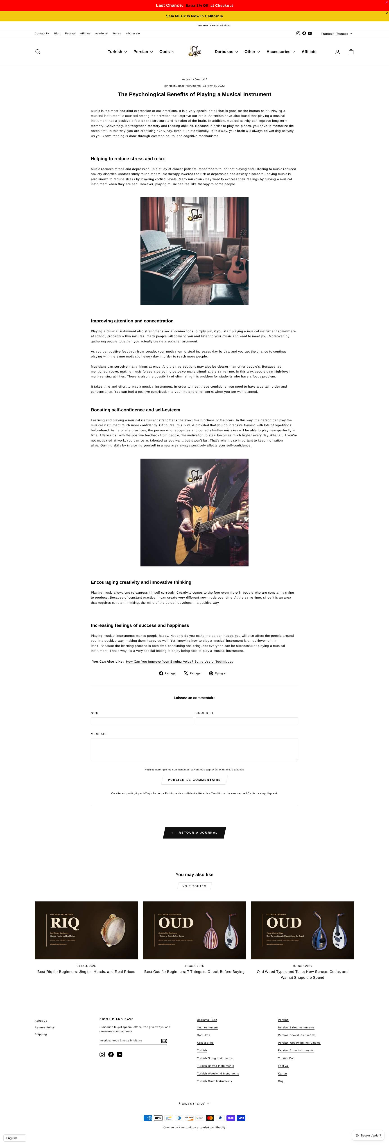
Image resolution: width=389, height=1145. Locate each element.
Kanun (282, 1073)
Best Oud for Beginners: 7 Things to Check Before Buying (194, 972)
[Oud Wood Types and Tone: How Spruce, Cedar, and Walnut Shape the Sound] (302, 930)
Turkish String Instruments (215, 1058)
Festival (70, 33)
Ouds (165, 51)
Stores (116, 33)
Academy (101, 33)
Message (99, 734)
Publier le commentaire (194, 779)
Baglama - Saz (207, 1019)
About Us (41, 1020)
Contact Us (42, 33)
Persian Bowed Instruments (297, 1035)
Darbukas (224, 51)
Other (250, 51)
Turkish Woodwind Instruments (218, 1073)
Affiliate (85, 33)
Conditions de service (226, 793)
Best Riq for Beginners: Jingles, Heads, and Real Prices (86, 972)
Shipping (41, 1034)
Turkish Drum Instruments (214, 1081)
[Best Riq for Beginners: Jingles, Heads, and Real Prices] (86, 930)
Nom (95, 713)
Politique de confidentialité (183, 793)
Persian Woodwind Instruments (299, 1042)
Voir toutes (194, 886)
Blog (57, 33)
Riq (280, 1081)
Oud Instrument (207, 1027)
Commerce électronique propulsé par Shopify (194, 1127)
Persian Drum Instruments (296, 1050)
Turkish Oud (286, 1058)
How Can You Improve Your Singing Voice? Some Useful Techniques (179, 661)
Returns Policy (45, 1027)
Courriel (205, 713)
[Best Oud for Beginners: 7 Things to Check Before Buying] (194, 930)
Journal (200, 79)
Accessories (279, 51)
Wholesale (133, 33)
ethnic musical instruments (182, 85)
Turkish (115, 51)
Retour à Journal (197, 832)
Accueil (187, 79)
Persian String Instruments (296, 1027)
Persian (141, 51)
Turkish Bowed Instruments (215, 1065)
